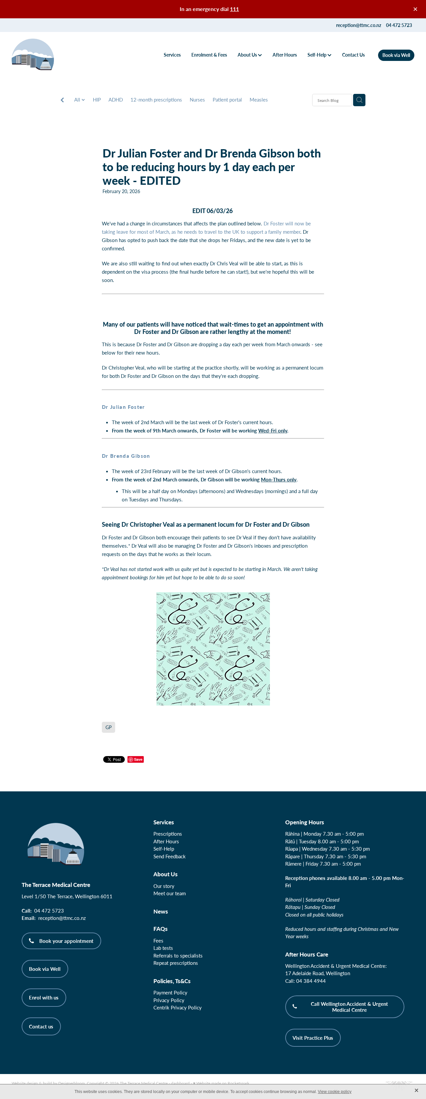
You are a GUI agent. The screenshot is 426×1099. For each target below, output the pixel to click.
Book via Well (396, 55)
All (78, 99)
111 (234, 9)
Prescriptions (167, 833)
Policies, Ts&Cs (172, 981)
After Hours (285, 55)
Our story (163, 886)
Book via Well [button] (45, 968)
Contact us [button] (41, 1026)
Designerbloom (71, 1083)
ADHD (115, 99)
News (160, 911)
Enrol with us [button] (44, 997)
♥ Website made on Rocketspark (221, 1083)
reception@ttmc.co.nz (358, 25)
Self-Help (317, 55)
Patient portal (227, 99)
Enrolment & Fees (209, 55)
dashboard (180, 1083)
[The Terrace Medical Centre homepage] (52, 55)
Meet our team (169, 893)
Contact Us (353, 55)
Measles (259, 99)
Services (172, 55)
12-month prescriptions (156, 99)
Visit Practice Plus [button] (313, 1037)
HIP (97, 99)
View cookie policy (334, 1091)
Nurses (197, 99)
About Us (248, 55)
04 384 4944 (311, 980)
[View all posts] (62, 100)
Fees (158, 940)
